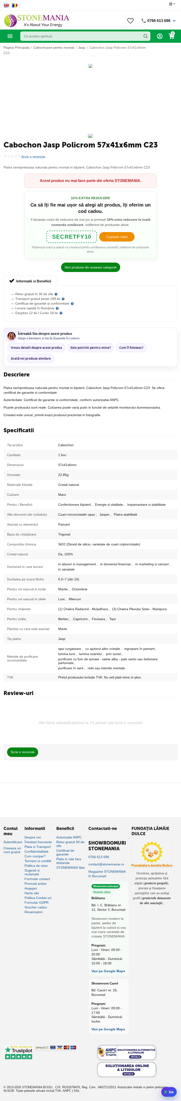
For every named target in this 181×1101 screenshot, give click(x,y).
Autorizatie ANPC (69, 837)
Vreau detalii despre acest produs (36, 347)
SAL (77, 1090)
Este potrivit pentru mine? (90, 347)
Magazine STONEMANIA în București (106, 874)
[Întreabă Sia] (169, 1092)
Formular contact (37, 879)
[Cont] (159, 36)
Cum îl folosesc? (131, 347)
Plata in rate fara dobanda (68, 861)
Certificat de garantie (65, 852)
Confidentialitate (37, 851)
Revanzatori (33, 912)
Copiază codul (117, 237)
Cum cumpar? (35, 856)
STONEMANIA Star (70, 867)
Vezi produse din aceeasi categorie (91, 267)
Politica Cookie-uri (38, 898)
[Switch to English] (6, 5)
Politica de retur (36, 866)
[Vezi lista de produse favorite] (130, 23)
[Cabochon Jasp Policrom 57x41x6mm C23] (90, 66)
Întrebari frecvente (38, 842)
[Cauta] (145, 36)
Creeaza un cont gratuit (12, 850)
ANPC (67, 1090)
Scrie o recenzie (33, 157)
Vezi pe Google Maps (108, 971)
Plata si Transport (38, 847)
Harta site (32, 893)
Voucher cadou (36, 907)
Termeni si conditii (38, 861)
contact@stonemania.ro (106, 864)
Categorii (10, 36)
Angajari (31, 888)
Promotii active (35, 883)
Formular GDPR (37, 902)
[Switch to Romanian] (15, 5)
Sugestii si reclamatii (32, 872)
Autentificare (13, 842)
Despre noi (33, 837)
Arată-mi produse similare (31, 358)
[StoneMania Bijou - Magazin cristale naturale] (37, 20)
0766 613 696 (158, 21)
